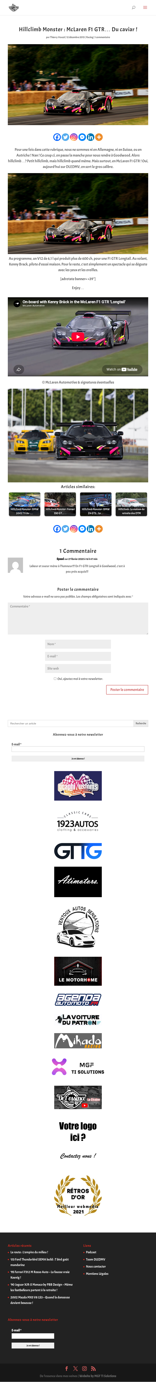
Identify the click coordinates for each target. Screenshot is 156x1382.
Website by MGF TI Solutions (97, 1376)
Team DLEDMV (95, 1259)
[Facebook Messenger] (82, 137)
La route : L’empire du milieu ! (29, 1252)
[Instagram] (74, 137)
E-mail (16, 744)
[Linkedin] (90, 137)
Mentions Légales (97, 1274)
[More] (99, 137)
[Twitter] (65, 137)
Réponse (137, 562)
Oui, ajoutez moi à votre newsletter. (80, 679)
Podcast (91, 1252)
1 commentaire (102, 37)
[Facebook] (57, 137)
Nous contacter (96, 1266)
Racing (89, 37)
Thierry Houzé (57, 37)
